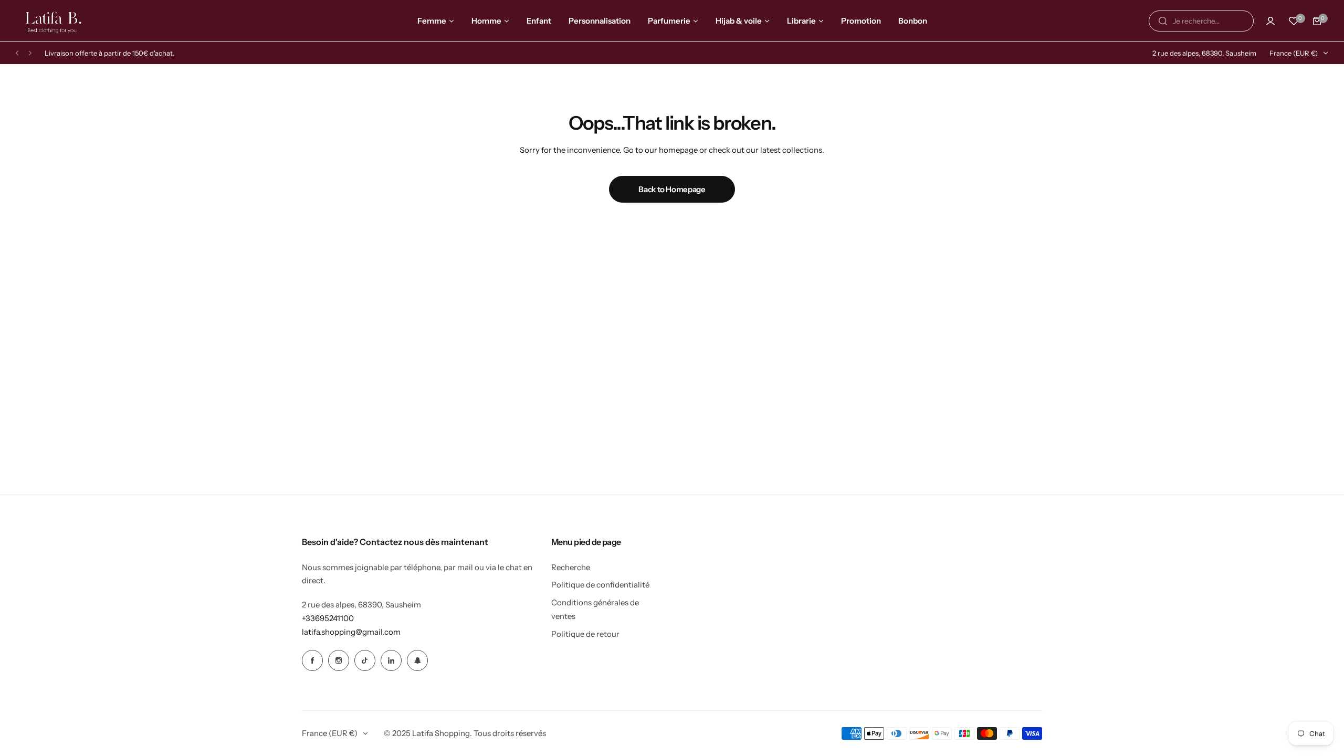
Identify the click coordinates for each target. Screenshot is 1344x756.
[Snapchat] (417, 660)
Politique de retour (585, 634)
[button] (17, 53)
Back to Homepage (671, 189)
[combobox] (1201, 21)
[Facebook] (312, 660)
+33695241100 (328, 618)
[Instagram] (338, 660)
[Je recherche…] (1162, 21)
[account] (1270, 21)
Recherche (570, 567)
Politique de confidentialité (600, 585)
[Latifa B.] (54, 20)
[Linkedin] (391, 660)
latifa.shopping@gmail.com (351, 632)
